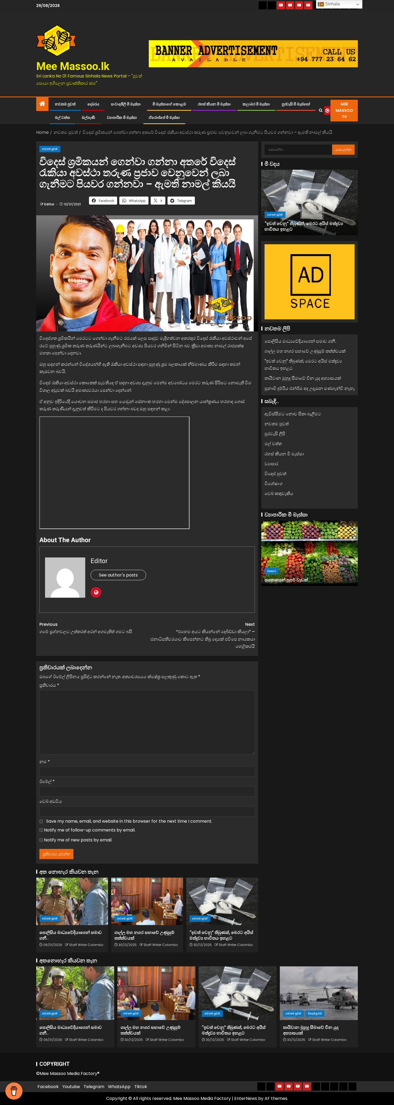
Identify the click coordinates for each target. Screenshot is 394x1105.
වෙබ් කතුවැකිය (279, 493)
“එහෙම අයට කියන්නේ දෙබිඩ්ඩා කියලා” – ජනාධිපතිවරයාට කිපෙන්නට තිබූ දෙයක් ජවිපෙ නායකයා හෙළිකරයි (202, 635)
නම (44, 762)
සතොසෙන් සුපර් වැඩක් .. (288, 579)
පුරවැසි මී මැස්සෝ (296, 104)
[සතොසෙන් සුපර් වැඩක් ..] (309, 553)
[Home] (42, 104)
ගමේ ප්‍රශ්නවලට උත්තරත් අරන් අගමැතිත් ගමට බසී (85, 628)
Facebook (48, 1087)
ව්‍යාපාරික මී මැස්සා (122, 117)
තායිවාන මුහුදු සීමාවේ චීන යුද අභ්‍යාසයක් (303, 378)
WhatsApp (119, 1087)
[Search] (320, 110)
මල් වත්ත (62, 117)
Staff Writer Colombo (86, 945)
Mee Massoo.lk (72, 66)
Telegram (94, 1087)
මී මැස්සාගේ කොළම (169, 104)
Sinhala (332, 4)
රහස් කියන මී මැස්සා (214, 104)
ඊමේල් (47, 781)
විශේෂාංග (274, 484)
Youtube (71, 1087)
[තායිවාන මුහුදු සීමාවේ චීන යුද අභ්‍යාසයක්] (319, 993)
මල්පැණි (88, 117)
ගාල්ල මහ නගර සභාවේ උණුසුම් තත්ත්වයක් (305, 351)
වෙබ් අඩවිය (50, 801)
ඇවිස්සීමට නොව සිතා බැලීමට (293, 414)
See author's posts (118, 575)
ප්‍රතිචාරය (49, 685)
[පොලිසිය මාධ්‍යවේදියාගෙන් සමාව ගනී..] (72, 901)
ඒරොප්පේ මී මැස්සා (164, 117)
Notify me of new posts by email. (78, 840)
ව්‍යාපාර (271, 464)
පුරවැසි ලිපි (275, 434)
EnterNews (245, 1098)
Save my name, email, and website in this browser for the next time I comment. (129, 821)
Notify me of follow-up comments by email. (89, 830)
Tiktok (140, 1087)
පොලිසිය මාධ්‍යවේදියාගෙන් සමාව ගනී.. (301, 341)
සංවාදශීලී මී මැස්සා (126, 104)
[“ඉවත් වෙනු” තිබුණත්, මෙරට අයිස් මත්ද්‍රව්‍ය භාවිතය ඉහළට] (222, 901)
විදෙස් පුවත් (275, 474)
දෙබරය (93, 104)
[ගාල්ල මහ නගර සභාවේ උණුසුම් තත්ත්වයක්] (147, 901)
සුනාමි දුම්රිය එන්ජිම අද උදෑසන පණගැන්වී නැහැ (310, 388)
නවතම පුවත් (65, 104)
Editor (49, 204)
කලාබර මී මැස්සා (256, 104)
